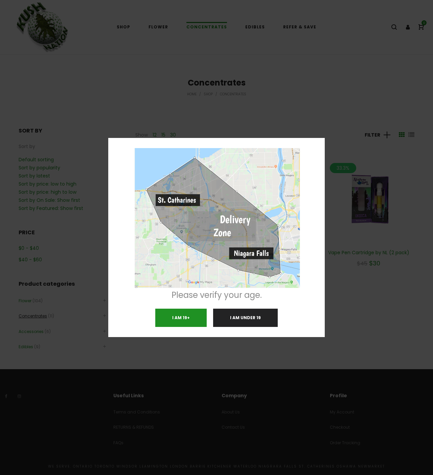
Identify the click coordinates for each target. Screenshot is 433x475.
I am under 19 (245, 317)
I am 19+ (181, 317)
